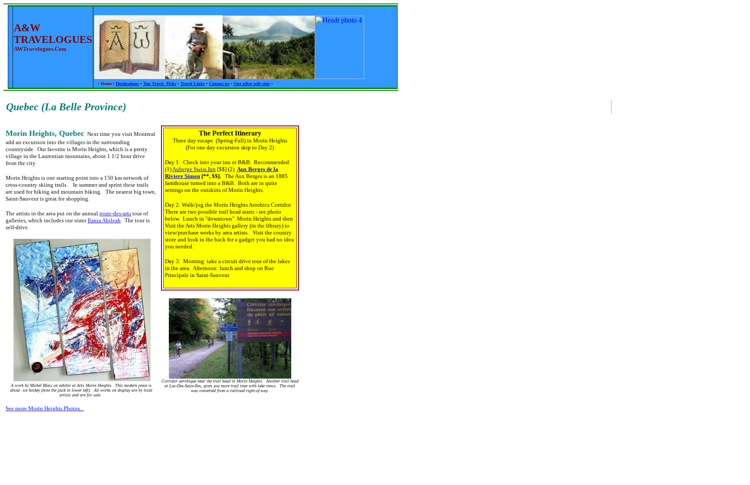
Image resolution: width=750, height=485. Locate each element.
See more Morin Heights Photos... (45, 408)
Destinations (127, 83)
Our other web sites (252, 83)
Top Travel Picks (159, 83)
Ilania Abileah (104, 220)
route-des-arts (115, 213)
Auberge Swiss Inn (194, 169)
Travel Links (193, 83)
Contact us (219, 83)
